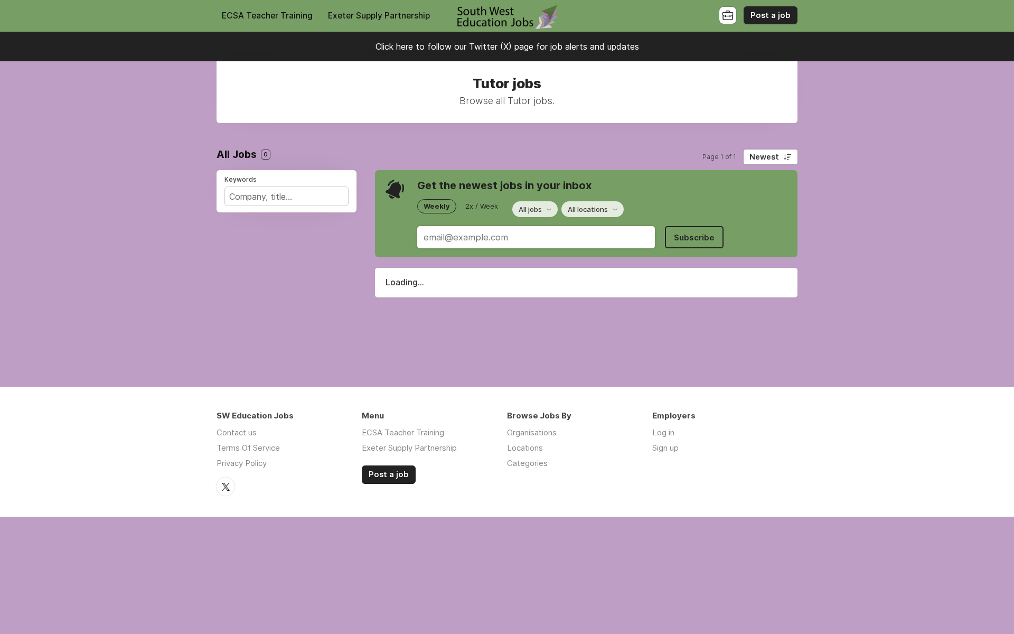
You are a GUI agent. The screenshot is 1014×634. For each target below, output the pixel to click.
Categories (527, 463)
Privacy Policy (242, 463)
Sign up (665, 448)
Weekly (437, 206)
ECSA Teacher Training (267, 16)
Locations (525, 448)
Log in (663, 432)
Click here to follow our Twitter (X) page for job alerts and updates (507, 46)
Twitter (225, 487)
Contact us (237, 432)
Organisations (532, 432)
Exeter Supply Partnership (379, 16)
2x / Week (481, 206)
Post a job (770, 15)
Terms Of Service (248, 448)
